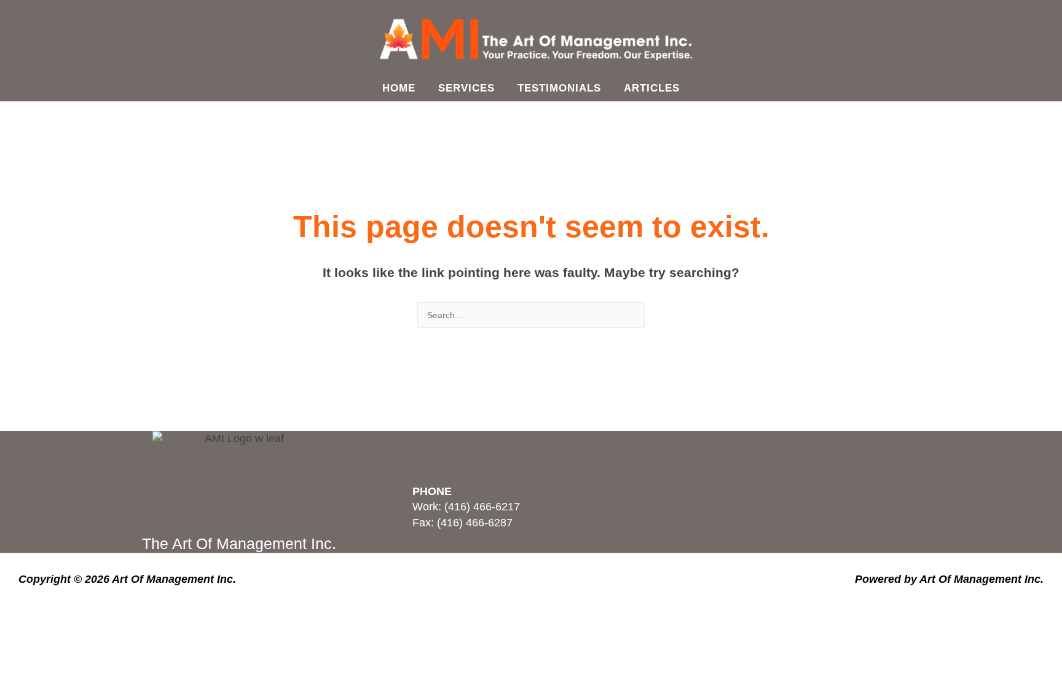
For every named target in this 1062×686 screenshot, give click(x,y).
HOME (398, 88)
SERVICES (466, 88)
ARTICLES (652, 88)
